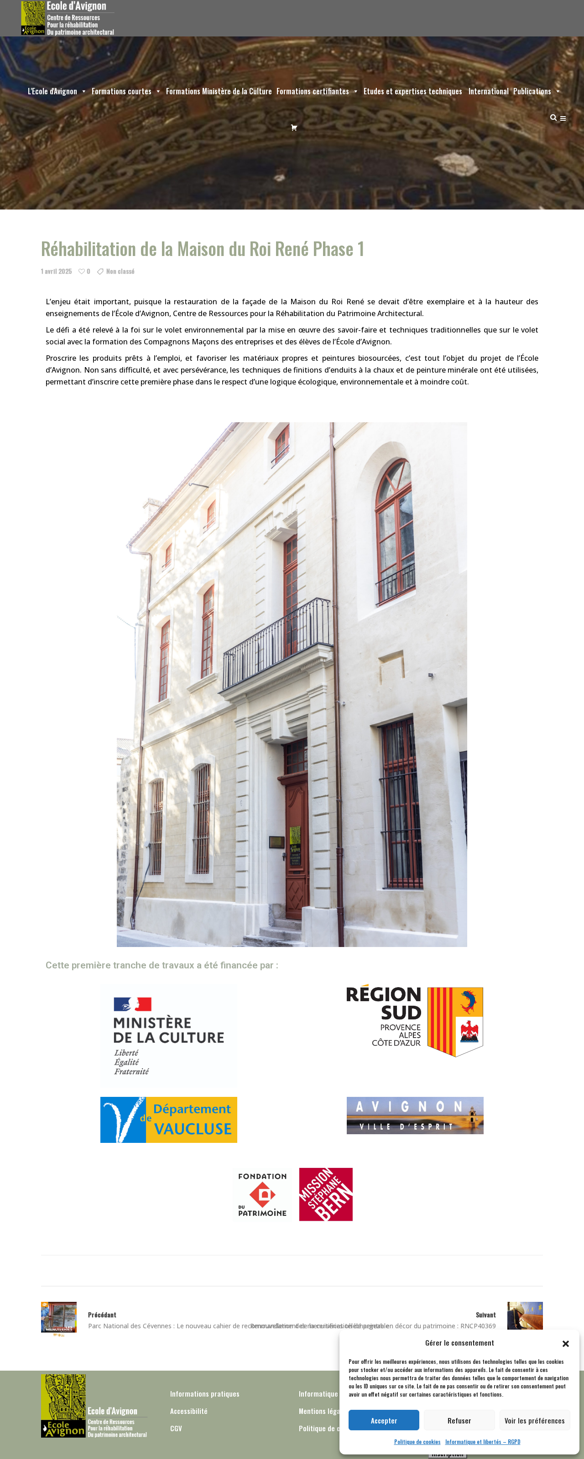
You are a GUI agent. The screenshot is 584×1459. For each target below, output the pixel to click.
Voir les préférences (535, 1420)
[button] (565, 1342)
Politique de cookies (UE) (336, 1428)
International (488, 91)
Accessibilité (189, 1411)
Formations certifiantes (312, 91)
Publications (532, 91)
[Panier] (292, 127)
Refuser (459, 1420)
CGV (176, 1428)
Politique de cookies (417, 1441)
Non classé (120, 271)
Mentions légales (324, 1411)
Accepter (384, 1420)
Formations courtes (121, 91)
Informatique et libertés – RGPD (483, 1441)
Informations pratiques (205, 1393)
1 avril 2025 (56, 271)
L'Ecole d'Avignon (52, 91)
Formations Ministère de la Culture (219, 91)
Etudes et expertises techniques (413, 91)
